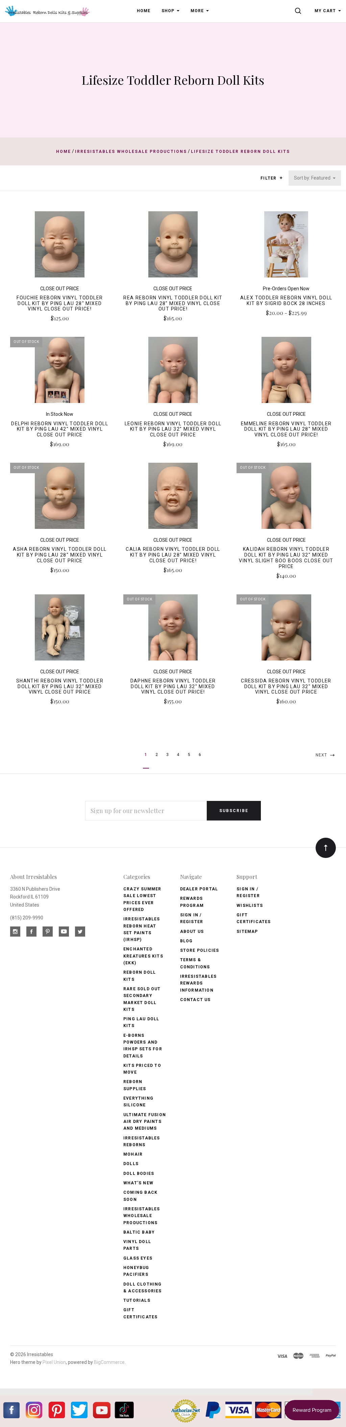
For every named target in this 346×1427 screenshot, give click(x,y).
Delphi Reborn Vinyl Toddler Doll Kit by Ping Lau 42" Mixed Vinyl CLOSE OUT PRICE (59, 429)
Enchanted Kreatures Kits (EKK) (143, 956)
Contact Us (195, 999)
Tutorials (136, 1300)
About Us (192, 931)
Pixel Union (54, 1362)
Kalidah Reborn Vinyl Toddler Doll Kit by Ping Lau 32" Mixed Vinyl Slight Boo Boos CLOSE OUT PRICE (286, 557)
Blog (186, 941)
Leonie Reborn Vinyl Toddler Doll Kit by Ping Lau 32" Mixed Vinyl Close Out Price (173, 429)
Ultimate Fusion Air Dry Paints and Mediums (144, 1121)
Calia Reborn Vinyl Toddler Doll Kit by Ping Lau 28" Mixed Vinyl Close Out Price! (173, 554)
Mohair (133, 1154)
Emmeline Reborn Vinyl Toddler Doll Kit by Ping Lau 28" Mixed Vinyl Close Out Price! (286, 429)
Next (322, 755)
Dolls (131, 1163)
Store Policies (199, 950)
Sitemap (247, 931)
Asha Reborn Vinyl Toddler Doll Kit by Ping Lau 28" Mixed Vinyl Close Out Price (59, 554)
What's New (138, 1183)
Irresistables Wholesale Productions (141, 1216)
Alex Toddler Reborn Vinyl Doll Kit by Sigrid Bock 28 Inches (286, 300)
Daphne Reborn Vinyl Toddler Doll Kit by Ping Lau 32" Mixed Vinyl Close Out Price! (173, 686)
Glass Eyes (137, 1258)
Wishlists (250, 905)
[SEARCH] (299, 10)
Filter (269, 178)
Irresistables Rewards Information (198, 983)
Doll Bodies (138, 1173)
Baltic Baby (139, 1232)
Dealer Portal (199, 889)
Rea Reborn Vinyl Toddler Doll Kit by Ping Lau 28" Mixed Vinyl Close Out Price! (172, 303)
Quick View (59, 246)
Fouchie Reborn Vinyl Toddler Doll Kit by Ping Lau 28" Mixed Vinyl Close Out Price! (60, 303)
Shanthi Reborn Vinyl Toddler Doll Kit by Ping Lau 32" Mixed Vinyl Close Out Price (59, 686)
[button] (280, 178)
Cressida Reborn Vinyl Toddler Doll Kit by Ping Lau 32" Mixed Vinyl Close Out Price (286, 686)
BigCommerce (109, 1362)
